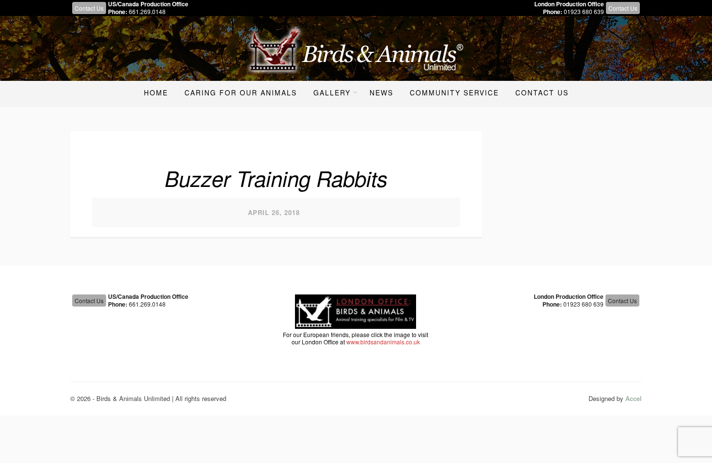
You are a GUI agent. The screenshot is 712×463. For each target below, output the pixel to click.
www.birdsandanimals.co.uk (383, 342)
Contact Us (89, 8)
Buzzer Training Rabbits (276, 178)
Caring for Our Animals (241, 92)
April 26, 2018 (274, 212)
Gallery (332, 92)
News (381, 92)
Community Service (454, 92)
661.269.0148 (147, 11)
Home (156, 92)
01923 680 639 (584, 11)
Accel (633, 398)
